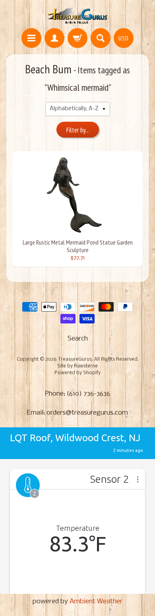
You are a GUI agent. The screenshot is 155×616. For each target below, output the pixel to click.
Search (78, 338)
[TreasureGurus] (77, 15)
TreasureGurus (75, 359)
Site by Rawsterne (77, 366)
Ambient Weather (96, 601)
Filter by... (77, 130)
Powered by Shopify (77, 373)
